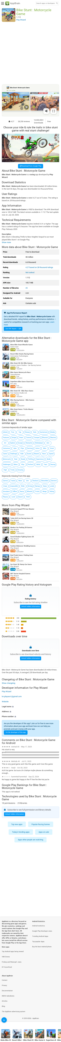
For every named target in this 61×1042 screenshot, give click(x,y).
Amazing (20, 470)
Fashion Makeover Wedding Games (22, 546)
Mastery (53, 437)
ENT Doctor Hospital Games (20, 574)
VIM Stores (6, 957)
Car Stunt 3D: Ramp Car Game (21, 564)
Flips (22, 448)
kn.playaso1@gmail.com (12, 697)
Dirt (27, 481)
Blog (3, 1006)
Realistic (35, 481)
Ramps (37, 486)
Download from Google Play (31, 166)
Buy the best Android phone (41, 947)
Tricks (37, 491)
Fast (45, 464)
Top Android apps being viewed (13, 951)
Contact (4, 980)
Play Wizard (22, 505)
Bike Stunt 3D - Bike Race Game (21, 391)
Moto (20, 481)
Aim (48, 443)
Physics (5, 497)
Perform (30, 464)
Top (20, 432)
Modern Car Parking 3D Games (21, 527)
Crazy (5, 486)
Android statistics (38, 926)
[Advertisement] (30, 52)
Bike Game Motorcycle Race (20, 372)
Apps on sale (44, 832)
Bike (44, 448)
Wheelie (29, 491)
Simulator (6, 491)
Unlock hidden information (30, 606)
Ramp (22, 491)
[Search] (57, 3)
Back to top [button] (55, 1021)
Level (13, 497)
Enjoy (45, 486)
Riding (52, 491)
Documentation (7, 991)
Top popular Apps (38, 941)
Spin (15, 448)
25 (27, 288)
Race (44, 454)
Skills (38, 464)
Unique (14, 437)
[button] (30, 706)
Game (5, 454)
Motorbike (45, 481)
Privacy (4, 985)
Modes (52, 432)
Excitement (44, 432)
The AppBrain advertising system (13, 1011)
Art (5, 443)
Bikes (16, 464)
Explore (12, 443)
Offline (14, 491)
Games (5, 481)
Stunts (29, 454)
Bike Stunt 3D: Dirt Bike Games (21, 363)
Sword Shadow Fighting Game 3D (22, 537)
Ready (23, 459)
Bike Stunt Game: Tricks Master (21, 409)
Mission (45, 437)
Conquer (37, 437)
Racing (53, 464)
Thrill (28, 497)
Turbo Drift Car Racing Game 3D (21, 518)
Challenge (13, 454)
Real (15, 459)
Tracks (12, 481)
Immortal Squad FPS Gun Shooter (22, 509)
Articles (4, 1001)
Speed (51, 454)
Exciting (30, 448)
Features (6, 437)
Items (37, 448)
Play (22, 464)
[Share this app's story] (46, 111)
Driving (30, 486)
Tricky (12, 470)
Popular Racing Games (40, 824)
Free (12, 432)
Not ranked (30, 272)
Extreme (54, 481)
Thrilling (31, 459)
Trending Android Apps (40, 936)
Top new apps (16, 824)
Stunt (52, 448)
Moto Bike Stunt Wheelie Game (21, 345)
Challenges (7, 464)
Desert (20, 497)
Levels (52, 486)
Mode (49, 459)
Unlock (5, 432)
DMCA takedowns (8, 996)
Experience (40, 459)
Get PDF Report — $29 (13, 329)
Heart (21, 437)
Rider (23, 486)
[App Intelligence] (4, 1020)
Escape (20, 443)
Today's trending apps (21, 832)
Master (36, 454)
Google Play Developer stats (42, 931)
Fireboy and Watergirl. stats (11, 962)
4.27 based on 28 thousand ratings (39, 267)
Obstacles (29, 443)
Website (5, 701)
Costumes (6, 448)
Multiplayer (39, 443)
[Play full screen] (54, 111)
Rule (34, 432)
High (5, 470)
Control (28, 437)
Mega (45, 491)
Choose (27, 432)
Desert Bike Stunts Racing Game (22, 354)
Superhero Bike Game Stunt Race (22, 382)
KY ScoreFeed (7, 967)
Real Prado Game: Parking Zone (21, 555)
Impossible (14, 486)
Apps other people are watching (30, 840)
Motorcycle (7, 459)
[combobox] (45, 3)
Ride (22, 454)
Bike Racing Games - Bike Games (22, 400)
